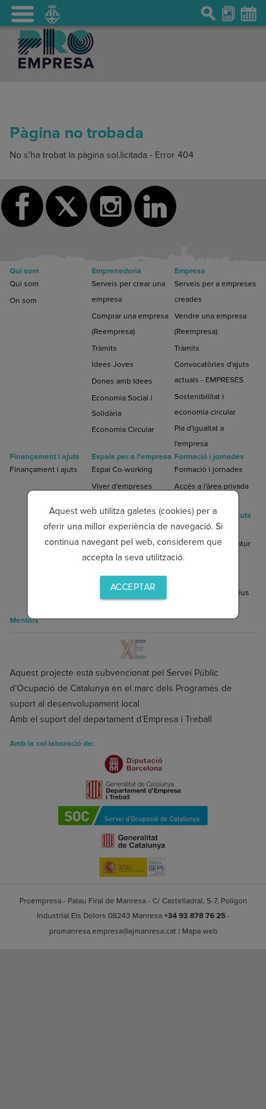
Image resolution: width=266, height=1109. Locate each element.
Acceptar (133, 587)
